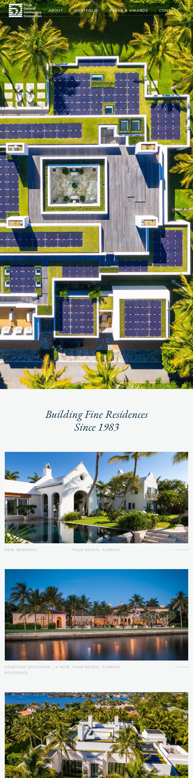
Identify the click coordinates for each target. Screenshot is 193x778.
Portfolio (87, 10)
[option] (96, 194)
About (56, 10)
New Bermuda (21, 550)
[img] (25, 11)
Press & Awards (129, 10)
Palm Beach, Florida (96, 550)
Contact (169, 10)
